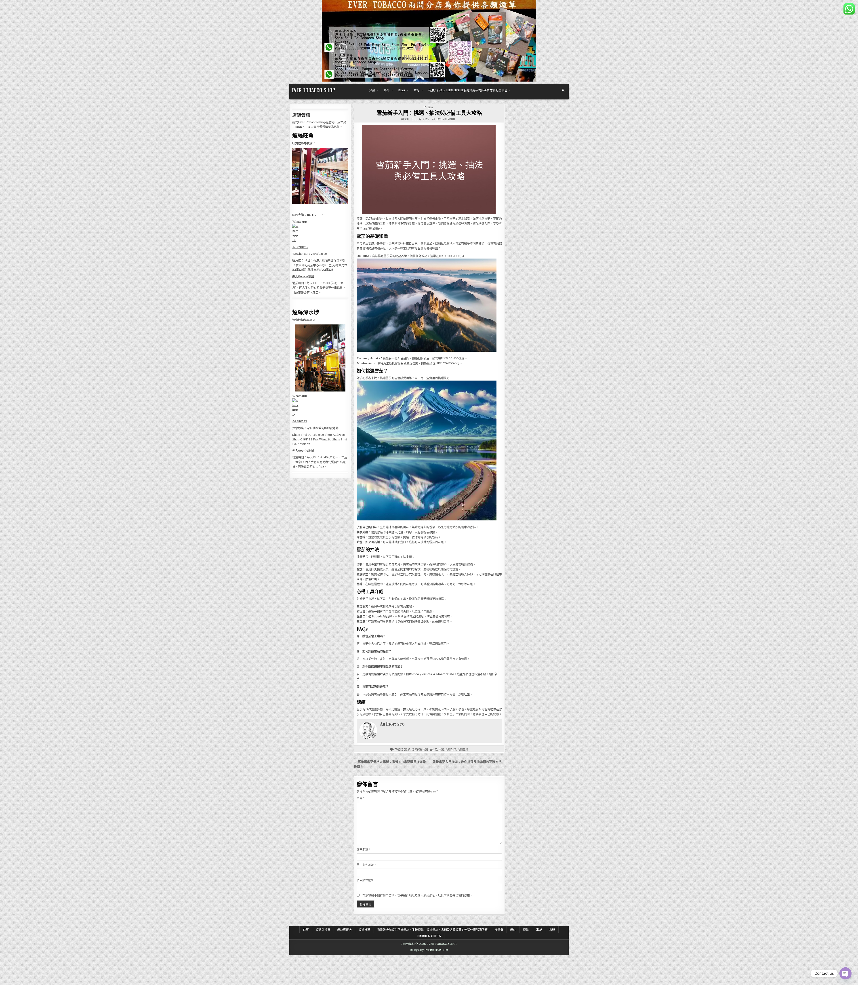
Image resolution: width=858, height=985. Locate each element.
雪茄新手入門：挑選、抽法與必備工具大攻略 (429, 112)
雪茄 (417, 90)
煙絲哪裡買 (323, 929)
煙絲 (372, 90)
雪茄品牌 (462, 749)
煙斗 (387, 90)
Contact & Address (429, 936)
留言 (361, 798)
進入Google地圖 (303, 276)
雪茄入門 (450, 749)
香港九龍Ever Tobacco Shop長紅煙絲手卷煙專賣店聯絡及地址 (467, 90)
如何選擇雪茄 (420, 749)
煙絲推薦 (364, 929)
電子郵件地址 (366, 865)
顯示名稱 (363, 849)
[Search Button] (563, 90)
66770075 (300, 247)
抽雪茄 (433, 749)
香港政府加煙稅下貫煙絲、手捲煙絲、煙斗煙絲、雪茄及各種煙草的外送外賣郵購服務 (432, 929)
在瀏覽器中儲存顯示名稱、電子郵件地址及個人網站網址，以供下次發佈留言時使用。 (417, 895)
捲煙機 (498, 929)
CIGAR (401, 90)
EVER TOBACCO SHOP (313, 90)
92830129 (300, 421)
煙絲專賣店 (344, 929)
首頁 (306, 929)
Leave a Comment (445, 119)
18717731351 (316, 215)
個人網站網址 (365, 880)
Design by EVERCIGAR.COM (429, 950)
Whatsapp (299, 221)
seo (406, 119)
